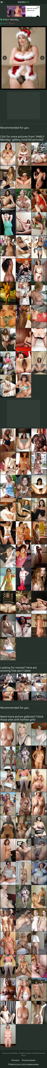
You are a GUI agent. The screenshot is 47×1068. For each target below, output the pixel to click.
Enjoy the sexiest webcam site (32, 9)
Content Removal (29, 1060)
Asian (23, 2)
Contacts (16, 1060)
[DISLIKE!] (10, 23)
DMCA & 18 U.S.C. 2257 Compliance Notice (24, 1064)
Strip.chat (29, 16)
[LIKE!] (1, 23)
